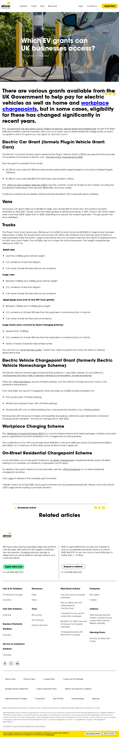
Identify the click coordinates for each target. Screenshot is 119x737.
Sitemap (95, 698)
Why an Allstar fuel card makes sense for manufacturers (71, 605)
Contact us (92, 6)
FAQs (34, 595)
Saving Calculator (40, 625)
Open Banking (77, 698)
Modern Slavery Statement (16, 689)
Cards (33, 6)
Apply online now (13, 566)
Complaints (40, 698)
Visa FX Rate (58, 698)
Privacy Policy (29, 679)
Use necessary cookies (93, 733)
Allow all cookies (109, 733)
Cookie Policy (49, 679)
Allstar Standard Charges (16, 698)
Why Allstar (94, 595)
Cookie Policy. (50, 734)
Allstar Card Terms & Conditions (78, 689)
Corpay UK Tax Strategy (73, 679)
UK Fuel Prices (37, 620)
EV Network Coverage (13, 595)
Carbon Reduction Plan (46, 689)
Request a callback (73, 566)
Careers (93, 600)
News (34, 600)
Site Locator (37, 615)
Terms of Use (10, 679)
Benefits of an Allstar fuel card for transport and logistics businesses (74, 624)
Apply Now (109, 6)
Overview (7, 600)
